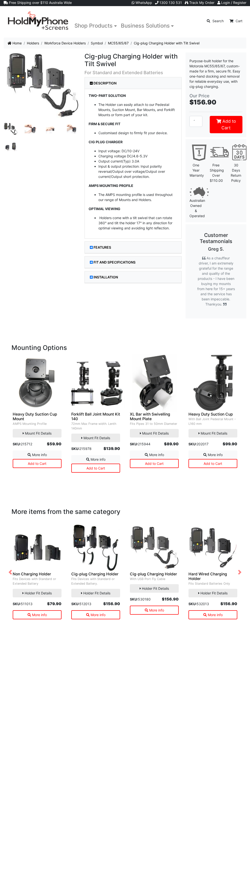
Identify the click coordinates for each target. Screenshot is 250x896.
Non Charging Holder (32, 574)
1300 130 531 (170, 2)
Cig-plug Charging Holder (94, 574)
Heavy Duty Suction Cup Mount (35, 416)
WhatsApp (143, 2)
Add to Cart (228, 124)
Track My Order (201, 2)
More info (39, 455)
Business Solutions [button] (145, 25)
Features (102, 247)
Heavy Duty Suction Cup (210, 414)
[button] (10, 572)
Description (104, 83)
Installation (106, 277)
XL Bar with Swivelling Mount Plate (150, 416)
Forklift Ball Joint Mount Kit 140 (95, 416)
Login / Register (233, 2)
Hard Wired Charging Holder (207, 576)
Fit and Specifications (114, 262)
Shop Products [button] (93, 25)
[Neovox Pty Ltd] (38, 21)
